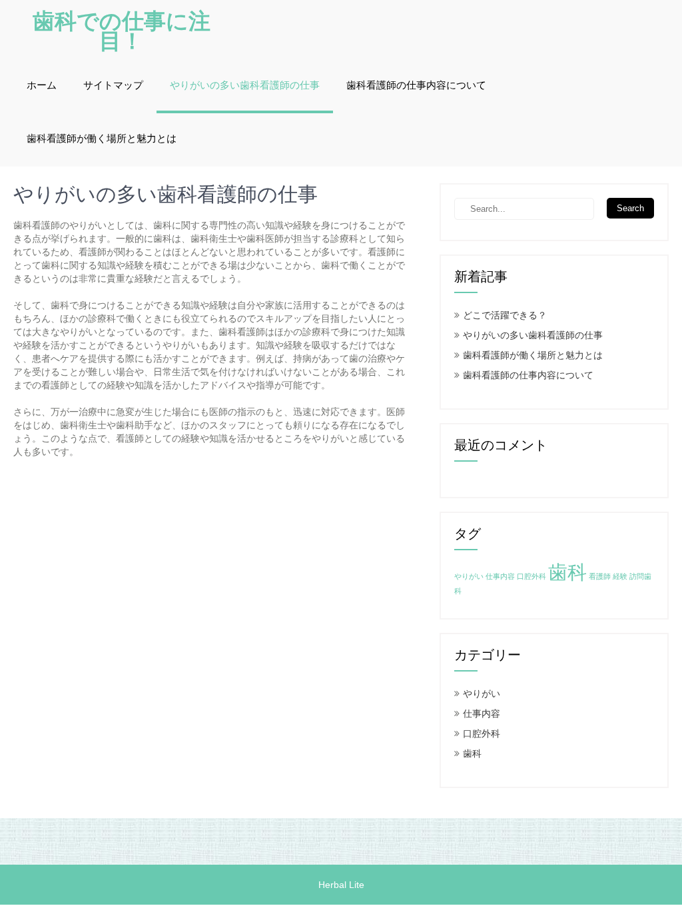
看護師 (600, 576)
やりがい (469, 576)
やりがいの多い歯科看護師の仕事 (245, 85)
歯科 (567, 572)
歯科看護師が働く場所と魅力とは (101, 139)
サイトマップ (113, 85)
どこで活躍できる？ (505, 315)
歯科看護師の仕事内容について (416, 85)
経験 (620, 576)
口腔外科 (531, 576)
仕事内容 (500, 576)
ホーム (42, 85)
